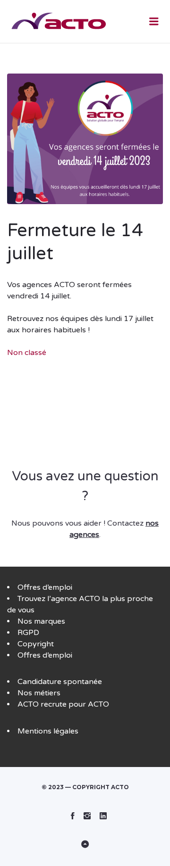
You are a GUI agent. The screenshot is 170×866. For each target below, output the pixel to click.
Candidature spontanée (59, 681)
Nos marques (41, 621)
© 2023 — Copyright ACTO (85, 787)
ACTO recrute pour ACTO (63, 704)
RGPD (28, 632)
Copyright (35, 644)
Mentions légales (47, 731)
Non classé (26, 352)
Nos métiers (38, 693)
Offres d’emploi (44, 587)
